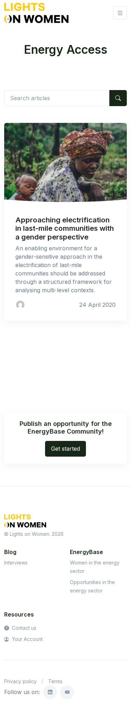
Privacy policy (20, 681)
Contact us (23, 628)
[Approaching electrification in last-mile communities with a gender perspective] (65, 163)
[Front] (36, 13)
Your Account (26, 639)
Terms (55, 681)
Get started (65, 448)
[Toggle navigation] (120, 13)
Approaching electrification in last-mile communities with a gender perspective (64, 228)
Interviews (16, 563)
